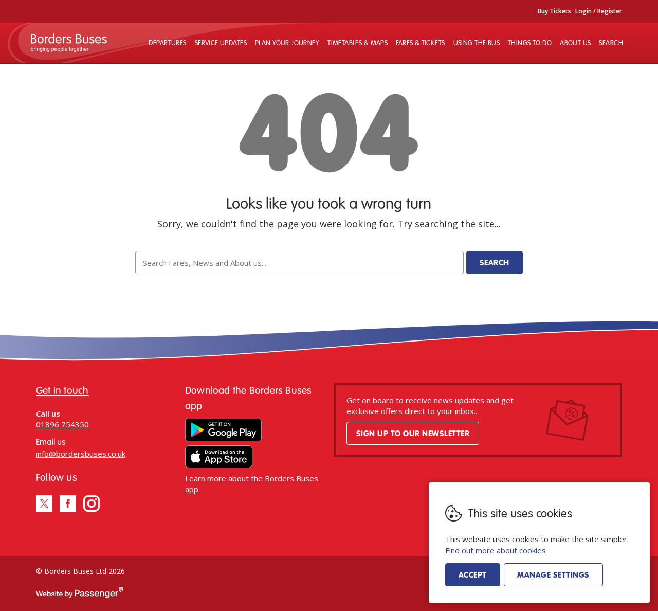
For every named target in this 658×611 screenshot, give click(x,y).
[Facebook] (68, 503)
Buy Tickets (554, 11)
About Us (575, 42)
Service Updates (221, 42)
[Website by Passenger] (79, 595)
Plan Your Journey (287, 42)
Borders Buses (69, 42)
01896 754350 (62, 424)
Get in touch (62, 390)
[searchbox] (299, 262)
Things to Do (530, 42)
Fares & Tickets (420, 42)
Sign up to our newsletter (412, 433)
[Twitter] (44, 503)
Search (611, 42)
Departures (167, 42)
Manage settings (553, 574)
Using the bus (476, 42)
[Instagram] (91, 503)
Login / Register (598, 11)
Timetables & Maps (357, 42)
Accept (473, 574)
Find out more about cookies (495, 550)
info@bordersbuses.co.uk (80, 453)
